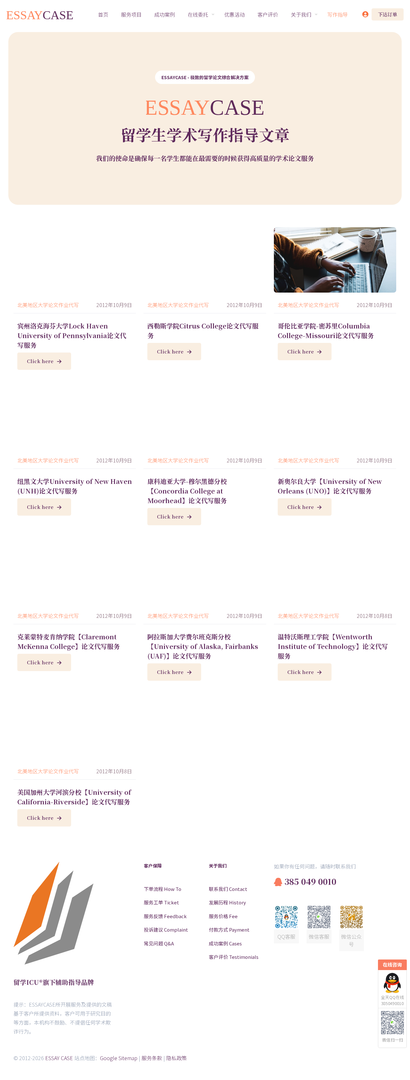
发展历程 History (227, 902)
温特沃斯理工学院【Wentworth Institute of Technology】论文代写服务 (333, 646)
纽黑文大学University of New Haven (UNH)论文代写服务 (74, 486)
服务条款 (152, 1058)
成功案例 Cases (225, 943)
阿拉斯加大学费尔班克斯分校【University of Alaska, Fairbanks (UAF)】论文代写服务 (202, 646)
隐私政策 (176, 1058)
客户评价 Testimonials (233, 956)
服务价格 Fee (223, 916)
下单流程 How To (162, 888)
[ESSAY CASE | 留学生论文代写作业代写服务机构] (40, 14)
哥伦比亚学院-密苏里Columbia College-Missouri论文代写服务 (326, 330)
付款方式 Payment (229, 929)
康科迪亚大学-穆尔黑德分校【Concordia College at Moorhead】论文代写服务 (187, 491)
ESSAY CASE (59, 1058)
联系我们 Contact (228, 888)
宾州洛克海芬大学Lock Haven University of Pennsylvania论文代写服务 (71, 335)
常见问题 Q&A (159, 943)
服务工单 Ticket (161, 902)
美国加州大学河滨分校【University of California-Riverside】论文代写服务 (74, 796)
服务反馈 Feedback (165, 916)
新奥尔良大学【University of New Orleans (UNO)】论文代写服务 (330, 486)
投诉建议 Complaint (166, 929)
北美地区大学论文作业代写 (48, 305)
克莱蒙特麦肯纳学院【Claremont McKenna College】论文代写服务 (68, 641)
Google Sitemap (118, 1058)
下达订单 (387, 14)
